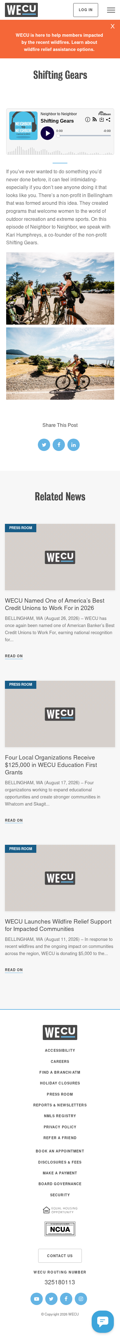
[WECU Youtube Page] (36, 1299)
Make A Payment (60, 1173)
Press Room (60, 1095)
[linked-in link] (73, 445)
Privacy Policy (60, 1127)
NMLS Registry (60, 1116)
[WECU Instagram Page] (81, 1299)
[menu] (111, 10)
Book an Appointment (60, 1151)
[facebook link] (59, 445)
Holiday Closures (60, 1083)
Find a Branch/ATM (59, 1073)
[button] (103, 1322)
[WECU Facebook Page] (66, 1299)
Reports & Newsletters (60, 1105)
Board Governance (60, 1184)
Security (60, 1195)
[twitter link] (44, 445)
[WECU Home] (21, 11)
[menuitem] (60, 1053)
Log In (86, 10)
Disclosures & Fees (60, 1162)
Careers (60, 1062)
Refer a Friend (60, 1138)
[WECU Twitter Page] (51, 1299)
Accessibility (60, 1051)
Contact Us (60, 1256)
